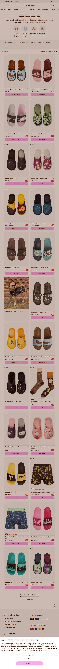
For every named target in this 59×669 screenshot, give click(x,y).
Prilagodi (29, 659)
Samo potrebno (29, 655)
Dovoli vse (29, 663)
